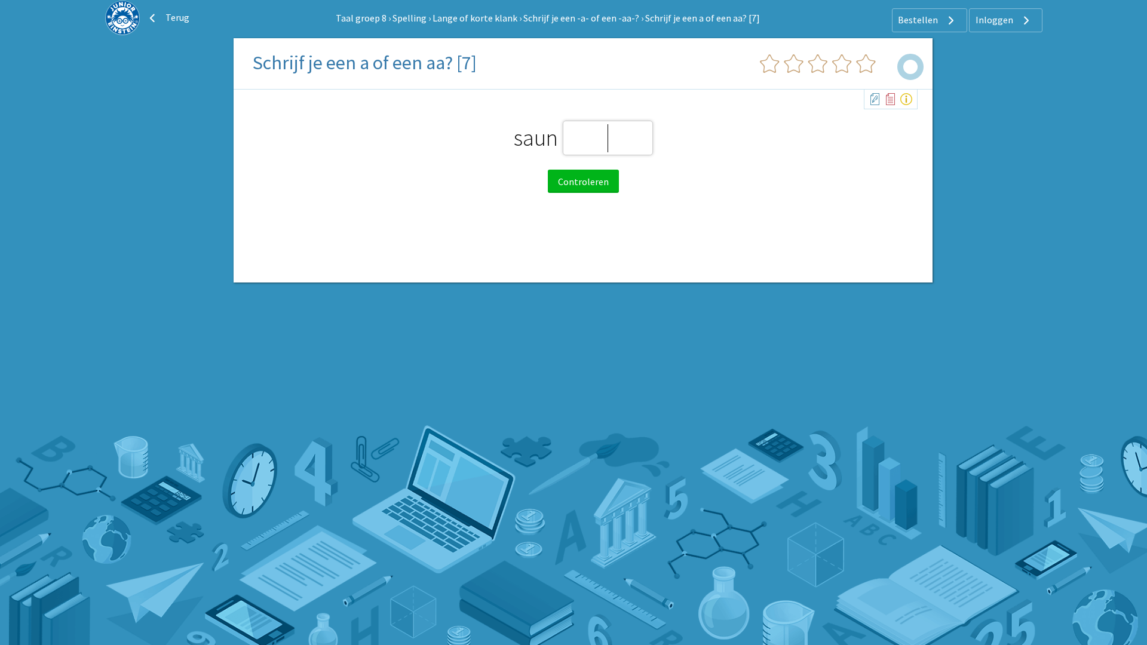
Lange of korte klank (475, 18)
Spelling (409, 18)
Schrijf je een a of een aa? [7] (702, 18)
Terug (176, 17)
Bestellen (919, 20)
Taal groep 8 (361, 18)
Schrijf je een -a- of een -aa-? (581, 18)
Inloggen (995, 20)
